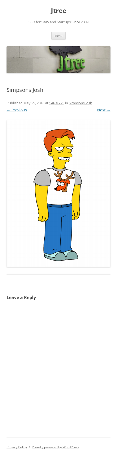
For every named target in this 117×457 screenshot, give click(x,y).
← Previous (17, 109)
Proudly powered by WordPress (55, 447)
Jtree (58, 11)
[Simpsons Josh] (58, 193)
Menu (58, 36)
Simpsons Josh (80, 103)
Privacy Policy (17, 447)
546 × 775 (56, 103)
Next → (103, 109)
